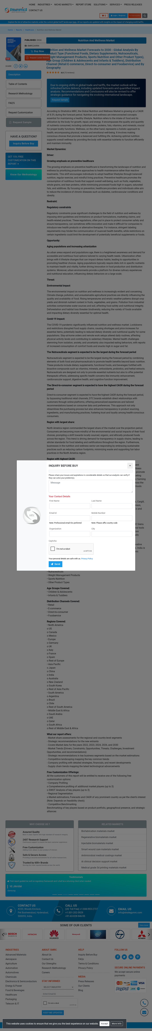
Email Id (53, 513)
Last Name (96, 501)
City (93, 529)
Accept (104, 1023)
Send (57, 564)
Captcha (53, 541)
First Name (54, 501)
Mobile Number (98, 513)
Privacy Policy (87, 558)
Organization (55, 529)
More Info (117, 1023)
